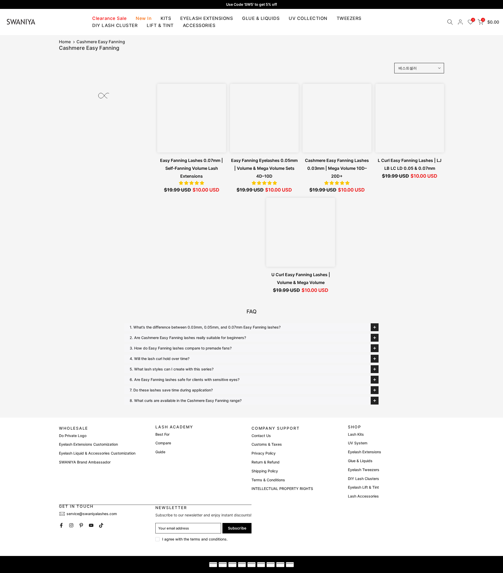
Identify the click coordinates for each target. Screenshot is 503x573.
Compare (163, 443)
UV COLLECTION (308, 18)
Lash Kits (356, 434)
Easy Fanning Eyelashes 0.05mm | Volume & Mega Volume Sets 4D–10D (264, 168)
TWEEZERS (349, 18)
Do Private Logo (72, 435)
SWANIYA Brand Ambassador (85, 462)
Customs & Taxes (267, 444)
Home (65, 41)
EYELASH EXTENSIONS (206, 18)
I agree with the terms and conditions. (195, 539)
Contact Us (261, 435)
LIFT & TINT (160, 25)
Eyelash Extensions (364, 452)
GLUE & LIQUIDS (261, 18)
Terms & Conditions (268, 480)
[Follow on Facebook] (61, 525)
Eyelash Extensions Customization (88, 444)
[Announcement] (251, 4)
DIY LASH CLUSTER (115, 25)
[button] (191, 182)
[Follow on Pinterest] (81, 525)
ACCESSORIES (199, 25)
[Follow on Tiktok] (101, 525)
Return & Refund (266, 462)
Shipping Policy (265, 471)
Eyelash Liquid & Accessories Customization (97, 453)
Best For (162, 434)
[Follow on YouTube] (91, 525)
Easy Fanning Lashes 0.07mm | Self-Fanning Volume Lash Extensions (191, 168)
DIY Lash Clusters (363, 478)
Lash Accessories (363, 496)
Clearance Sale (109, 18)
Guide (160, 452)
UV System (357, 443)
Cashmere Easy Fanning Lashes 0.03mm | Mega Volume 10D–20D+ (337, 168)
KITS (166, 18)
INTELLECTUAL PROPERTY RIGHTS (282, 488)
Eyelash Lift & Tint (363, 487)
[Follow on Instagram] (71, 525)
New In (143, 18)
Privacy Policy (264, 453)
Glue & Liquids (360, 461)
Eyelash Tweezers (363, 469)
